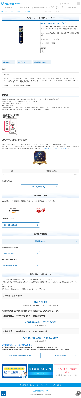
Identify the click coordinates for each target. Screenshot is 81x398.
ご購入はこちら (7, 62)
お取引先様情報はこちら (40, 62)
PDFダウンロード (23, 62)
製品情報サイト (19, 3)
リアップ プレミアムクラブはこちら (54, 148)
